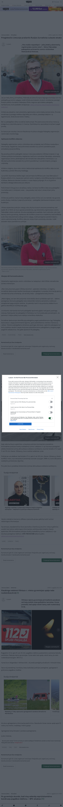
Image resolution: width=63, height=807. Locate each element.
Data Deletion (23, 429)
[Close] (58, 377)
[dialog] (31, 403)
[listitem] (31, 398)
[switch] (51, 402)
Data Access (31, 429)
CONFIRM (20, 424)
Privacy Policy (40, 429)
